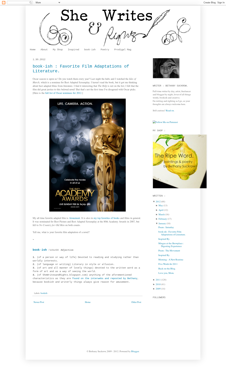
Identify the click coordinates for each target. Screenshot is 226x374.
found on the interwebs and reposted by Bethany (104, 278)
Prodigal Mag (122, 49)
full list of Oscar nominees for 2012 (63, 93)
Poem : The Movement (169, 250)
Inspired (73, 49)
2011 (158, 279)
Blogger (135, 351)
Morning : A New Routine (170, 259)
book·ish (90, 49)
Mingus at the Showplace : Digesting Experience (171, 245)
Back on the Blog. (167, 268)
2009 (158, 288)
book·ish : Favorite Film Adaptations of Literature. (172, 233)
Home (32, 49)
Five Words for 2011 (168, 264)
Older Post (136, 302)
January (162, 223)
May (161, 205)
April (161, 210)
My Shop (58, 49)
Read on (170, 110)
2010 (158, 284)
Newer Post (39, 302)
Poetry (105, 49)
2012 (158, 201)
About (44, 49)
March (162, 214)
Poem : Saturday (166, 227)
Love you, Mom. (166, 273)
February (163, 218)
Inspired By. (164, 238)
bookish (44, 293)
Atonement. (75, 218)
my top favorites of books (107, 218)
